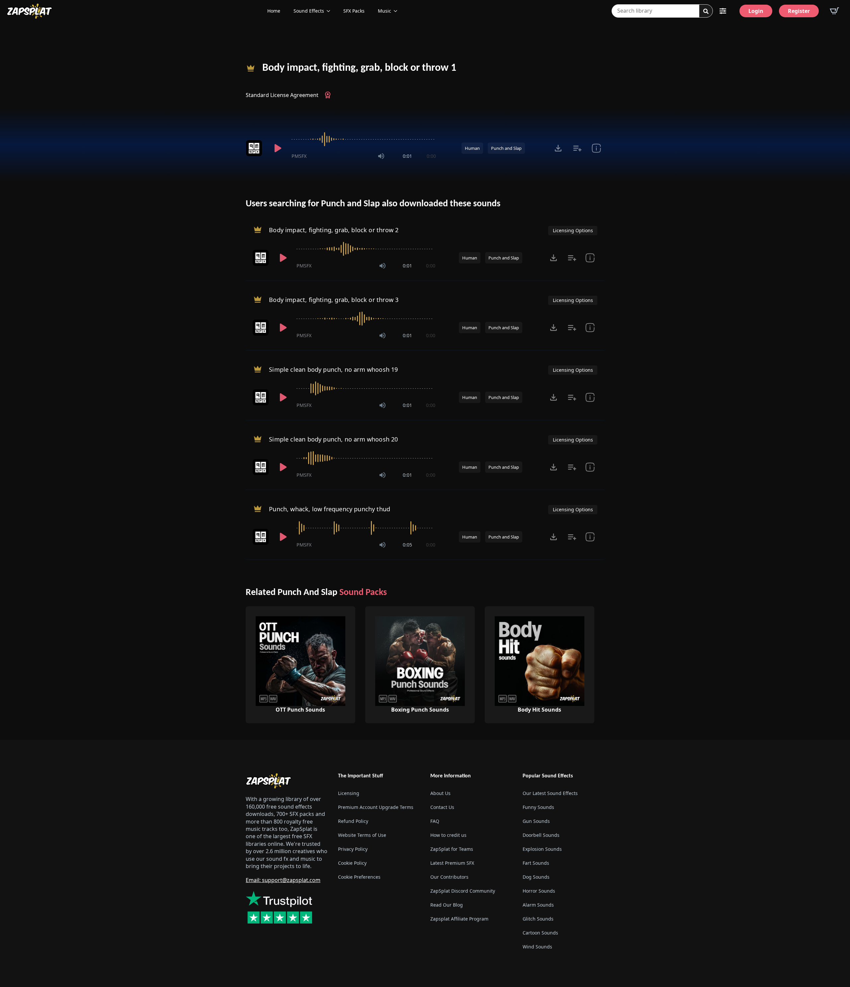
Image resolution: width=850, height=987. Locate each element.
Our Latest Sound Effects (550, 793)
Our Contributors (449, 877)
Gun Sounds (536, 821)
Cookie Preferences (359, 877)
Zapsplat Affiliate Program (459, 919)
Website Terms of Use (362, 835)
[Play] (278, 148)
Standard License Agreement (282, 95)
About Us (440, 793)
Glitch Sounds (538, 919)
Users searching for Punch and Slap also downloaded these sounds (373, 204)
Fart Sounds (536, 863)
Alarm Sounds (538, 905)
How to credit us (448, 835)
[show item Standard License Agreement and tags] (596, 148)
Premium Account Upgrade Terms (375, 807)
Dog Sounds (536, 877)
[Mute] (381, 156)
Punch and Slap (506, 148)
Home (273, 11)
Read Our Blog (446, 905)
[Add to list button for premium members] (577, 148)
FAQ (434, 821)
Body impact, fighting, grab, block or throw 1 (359, 68)
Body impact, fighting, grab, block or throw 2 (333, 230)
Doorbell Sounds (541, 835)
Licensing (348, 793)
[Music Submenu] (397, 11)
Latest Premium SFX (452, 863)
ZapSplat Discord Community (462, 891)
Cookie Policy (352, 863)
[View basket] (834, 11)
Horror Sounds (539, 891)
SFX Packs (354, 11)
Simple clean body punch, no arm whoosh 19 (333, 369)
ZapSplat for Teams (451, 849)
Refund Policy (353, 821)
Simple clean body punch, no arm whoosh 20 (333, 439)
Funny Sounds (538, 807)
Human (472, 148)
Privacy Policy (353, 849)
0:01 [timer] (407, 156)
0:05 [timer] (407, 545)
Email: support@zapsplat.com (283, 880)
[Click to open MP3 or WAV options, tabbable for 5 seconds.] (558, 148)
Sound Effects (309, 11)
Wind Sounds (537, 946)
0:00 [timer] (431, 156)
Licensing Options (573, 230)
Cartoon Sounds (540, 933)
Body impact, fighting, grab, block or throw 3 (333, 300)
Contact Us (442, 807)
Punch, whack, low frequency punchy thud (329, 509)
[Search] (706, 11)
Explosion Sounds (542, 849)
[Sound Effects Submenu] (330, 11)
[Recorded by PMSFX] (255, 148)
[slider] (364, 139)
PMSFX (299, 156)
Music (384, 11)
